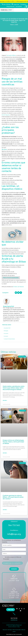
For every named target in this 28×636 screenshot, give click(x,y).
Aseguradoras (10, 6)
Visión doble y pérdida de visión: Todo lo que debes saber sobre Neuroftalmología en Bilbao (14, 387)
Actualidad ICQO (7, 328)
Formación (6, 336)
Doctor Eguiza (6, 115)
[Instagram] (24, 609)
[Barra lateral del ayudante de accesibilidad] (26, 6)
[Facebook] (17, 609)
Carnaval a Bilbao (11, 55)
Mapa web (5, 629)
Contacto (23, 4)
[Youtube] (21, 611)
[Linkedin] (22, 609)
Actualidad (19, 6)
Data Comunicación (17, 634)
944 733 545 (14, 525)
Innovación (6, 333)
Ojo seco (4, 149)
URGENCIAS (14, 620)
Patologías (6, 330)
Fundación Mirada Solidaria (9, 339)
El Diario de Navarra (18, 286)
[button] (16, 292)
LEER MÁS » (5, 400)
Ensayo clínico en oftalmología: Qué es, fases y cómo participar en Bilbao (13, 441)
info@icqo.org (14, 534)
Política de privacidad (16, 629)
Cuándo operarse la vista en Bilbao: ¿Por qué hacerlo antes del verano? (13, 497)
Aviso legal (9, 629)
